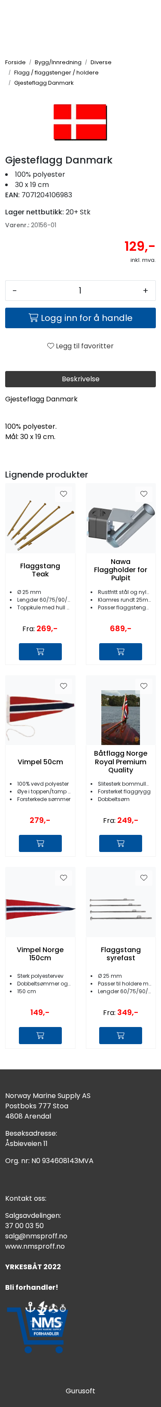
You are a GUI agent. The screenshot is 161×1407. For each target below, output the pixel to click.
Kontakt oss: (25, 1198)
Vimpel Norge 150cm (40, 954)
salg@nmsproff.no (36, 1236)
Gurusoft (80, 1391)
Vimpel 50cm (40, 762)
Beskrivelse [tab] (81, 379)
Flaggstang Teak (40, 570)
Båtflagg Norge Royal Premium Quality (120, 761)
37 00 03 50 (24, 1226)
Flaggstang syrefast (121, 954)
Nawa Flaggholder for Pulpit (120, 570)
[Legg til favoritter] (63, 494)
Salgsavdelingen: (33, 1215)
